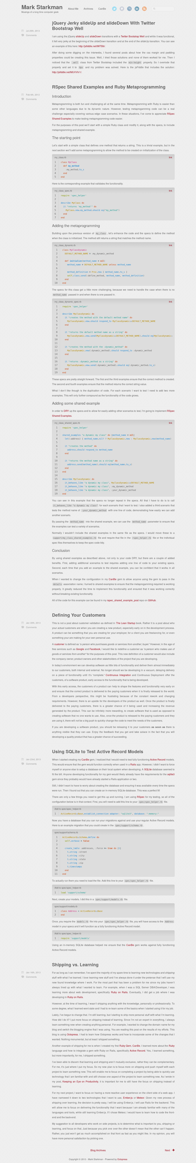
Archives (88, 8)
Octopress (72, 1034)
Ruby (172, 1045)
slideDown (95, 36)
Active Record (157, 759)
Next (167, 1150)
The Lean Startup (125, 623)
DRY (66, 411)
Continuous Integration (118, 675)
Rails (133, 764)
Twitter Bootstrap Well (132, 36)
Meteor (140, 1097)
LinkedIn (137, 8)
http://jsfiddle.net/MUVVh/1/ (66, 72)
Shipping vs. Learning (75, 964)
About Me (73, 8)
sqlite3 (171, 774)
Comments (31, 35)
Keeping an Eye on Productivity (80, 1081)
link (170, 157)
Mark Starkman (42, 7)
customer (59, 644)
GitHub (122, 8)
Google (80, 649)
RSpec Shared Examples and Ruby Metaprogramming (109, 87)
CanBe (102, 8)
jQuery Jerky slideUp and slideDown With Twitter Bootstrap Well (103, 25)
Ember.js (128, 1097)
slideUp (80, 36)
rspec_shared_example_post (123, 600)
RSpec (140, 797)
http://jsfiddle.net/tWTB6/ (92, 46)
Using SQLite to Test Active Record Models (97, 751)
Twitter (114, 8)
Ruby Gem (125, 1045)
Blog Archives (98, 1150)
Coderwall (129, 8)
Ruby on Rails (119, 992)
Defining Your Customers (79, 615)
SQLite (148, 769)
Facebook (95, 649)
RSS (144, 8)
